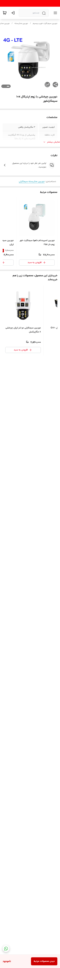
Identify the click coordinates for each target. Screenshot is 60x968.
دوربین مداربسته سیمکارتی (32, 181)
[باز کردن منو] (54, 13)
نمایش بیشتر (53, 142)
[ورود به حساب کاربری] (13, 12)
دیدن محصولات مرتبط (44, 961)
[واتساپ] (6, 948)
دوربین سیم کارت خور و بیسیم (45, 23)
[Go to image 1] (8, 86)
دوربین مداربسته (21, 23)
